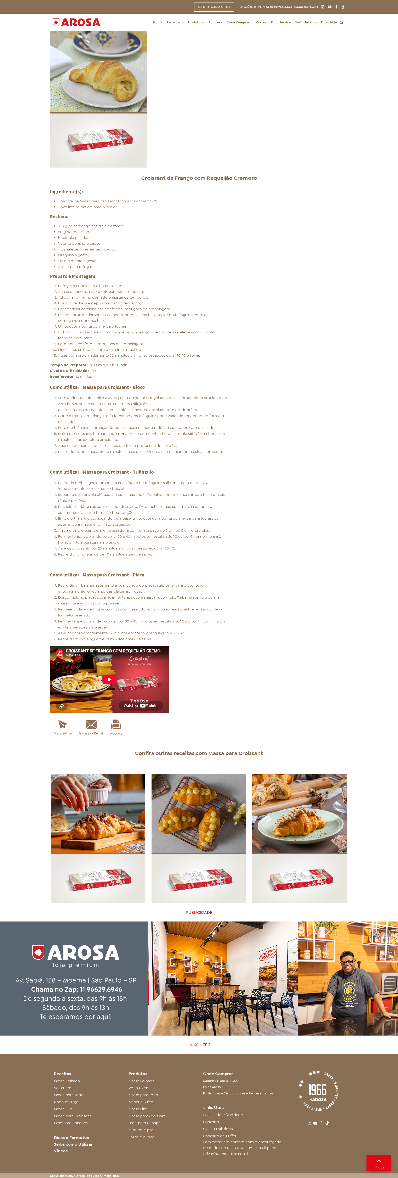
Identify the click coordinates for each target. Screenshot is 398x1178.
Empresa (215, 22)
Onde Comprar (238, 22)
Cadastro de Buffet (219, 1135)
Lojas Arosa (212, 1087)
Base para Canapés (71, 1122)
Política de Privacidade (275, 7)
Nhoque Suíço (66, 1101)
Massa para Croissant (235, 753)
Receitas (174, 22)
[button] (341, 22)
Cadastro (301, 7)
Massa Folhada (67, 1080)
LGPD (314, 7)
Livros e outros (141, 1136)
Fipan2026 (329, 22)
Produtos (195, 22)
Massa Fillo (63, 1108)
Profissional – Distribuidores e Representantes (238, 1093)
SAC (298, 22)
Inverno (311, 22)
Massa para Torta (68, 1094)
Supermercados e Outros (222, 1080)
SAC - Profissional (218, 1128)
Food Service (281, 22)
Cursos (261, 22)
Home (158, 22)
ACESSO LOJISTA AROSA (214, 7)
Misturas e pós (141, 1129)
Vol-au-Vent (64, 1087)
